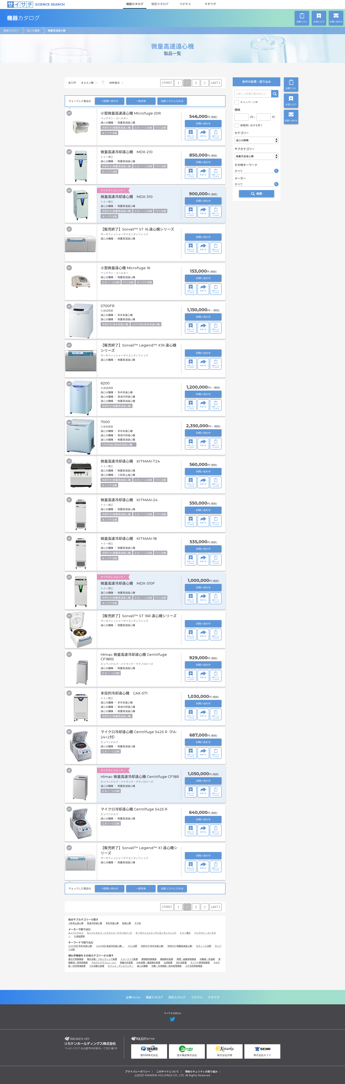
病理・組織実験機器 (186, 959)
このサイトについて (167, 1071)
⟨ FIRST (167, 83)
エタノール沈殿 (203, 946)
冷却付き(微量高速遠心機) (179, 946)
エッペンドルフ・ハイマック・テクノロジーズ (109, 933)
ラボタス (185, 4)
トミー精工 (185, 933)
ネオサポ (210, 4)
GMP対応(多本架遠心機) (80, 946)
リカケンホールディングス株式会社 (90, 1041)
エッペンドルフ (75, 933)
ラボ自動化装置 (96, 966)
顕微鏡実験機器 (149, 959)
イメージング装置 (129, 959)
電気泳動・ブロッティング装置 (102, 959)
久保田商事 (79, 936)
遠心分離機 (33, 30)
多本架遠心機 (112, 923)
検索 (274, 93)
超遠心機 (126, 923)
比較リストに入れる (172, 101)
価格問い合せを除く (251, 125)
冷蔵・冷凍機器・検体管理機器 (166, 966)
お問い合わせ (203, 123)
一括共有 (141, 101)
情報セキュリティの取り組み (201, 1071)
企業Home (133, 997)
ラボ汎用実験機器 (193, 966)
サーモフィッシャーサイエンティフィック (155, 933)
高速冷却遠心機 (94, 923)
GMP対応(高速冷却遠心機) (110, 946)
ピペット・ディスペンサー (120, 966)
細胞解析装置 (166, 959)
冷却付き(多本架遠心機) (152, 946)
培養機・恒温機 (207, 959)
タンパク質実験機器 (200, 962)
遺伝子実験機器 (75, 959)
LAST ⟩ (215, 83)
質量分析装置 (126, 962)
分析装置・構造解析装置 (148, 962)
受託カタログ (160, 4)
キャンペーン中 (249, 102)
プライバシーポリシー (137, 1071)
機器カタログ (134, 4)
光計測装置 (181, 962)
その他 (137, 923)
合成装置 (168, 962)
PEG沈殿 (132, 946)
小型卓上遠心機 (75, 923)
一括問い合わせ (109, 101)
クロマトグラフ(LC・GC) (103, 962)
